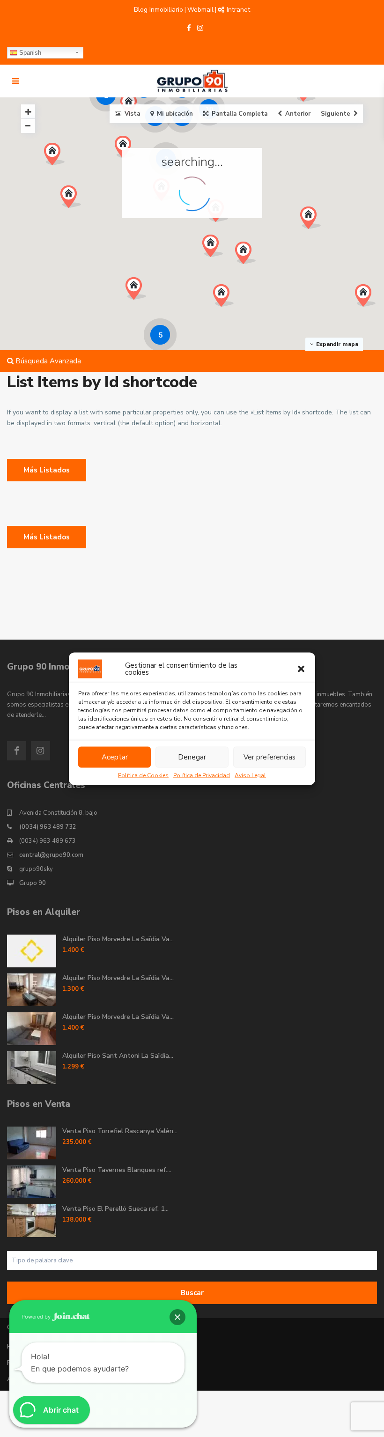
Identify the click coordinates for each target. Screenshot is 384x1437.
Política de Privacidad (201, 775)
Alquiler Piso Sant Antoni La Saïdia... (117, 1055)
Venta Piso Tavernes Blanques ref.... (116, 1169)
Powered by (37, 1316)
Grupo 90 (32, 883)
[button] (301, 668)
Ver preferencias (269, 757)
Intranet (238, 9)
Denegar (192, 757)
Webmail (200, 9)
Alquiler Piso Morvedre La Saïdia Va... (118, 939)
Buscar (192, 1292)
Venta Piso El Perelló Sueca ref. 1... (115, 1208)
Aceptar (115, 757)
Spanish (29, 52)
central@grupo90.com (51, 855)
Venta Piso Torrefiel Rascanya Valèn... (119, 1131)
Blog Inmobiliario (158, 9)
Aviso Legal (250, 775)
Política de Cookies (143, 775)
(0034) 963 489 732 (47, 827)
